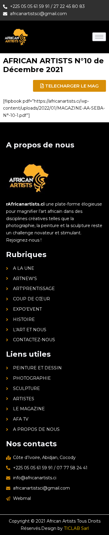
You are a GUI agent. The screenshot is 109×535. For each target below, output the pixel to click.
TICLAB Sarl (76, 528)
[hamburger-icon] (99, 36)
